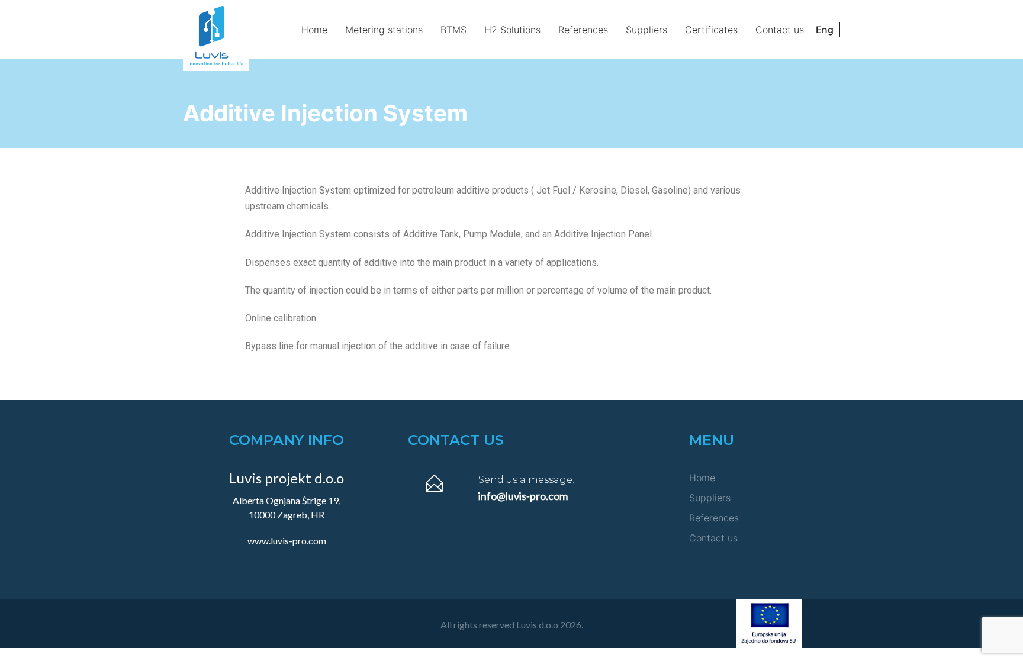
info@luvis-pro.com (523, 495)
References (583, 30)
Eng (825, 30)
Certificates (711, 30)
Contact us (779, 30)
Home (314, 30)
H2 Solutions (512, 30)
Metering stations (384, 30)
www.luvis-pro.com (286, 540)
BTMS (453, 30)
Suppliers (646, 30)
